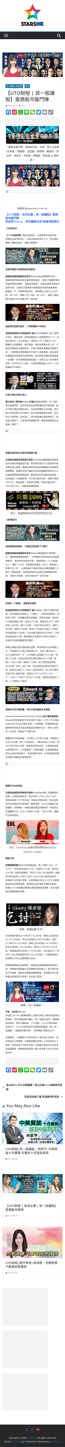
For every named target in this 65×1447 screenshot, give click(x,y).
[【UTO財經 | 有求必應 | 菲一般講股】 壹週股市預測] (32, 1171)
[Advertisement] (35, 121)
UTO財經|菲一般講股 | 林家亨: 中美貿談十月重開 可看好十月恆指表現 (31, 1151)
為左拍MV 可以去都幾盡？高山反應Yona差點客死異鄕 (34, 1087)
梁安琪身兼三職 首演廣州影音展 (41, 1096)
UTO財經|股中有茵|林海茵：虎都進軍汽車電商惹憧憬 (31, 1265)
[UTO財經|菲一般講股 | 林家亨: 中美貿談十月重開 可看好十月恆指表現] (32, 1115)
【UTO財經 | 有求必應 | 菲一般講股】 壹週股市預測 (31, 1208)
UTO (23, 106)
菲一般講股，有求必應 (14, 86)
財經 (27, 86)
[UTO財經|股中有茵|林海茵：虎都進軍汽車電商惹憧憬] (32, 1228)
